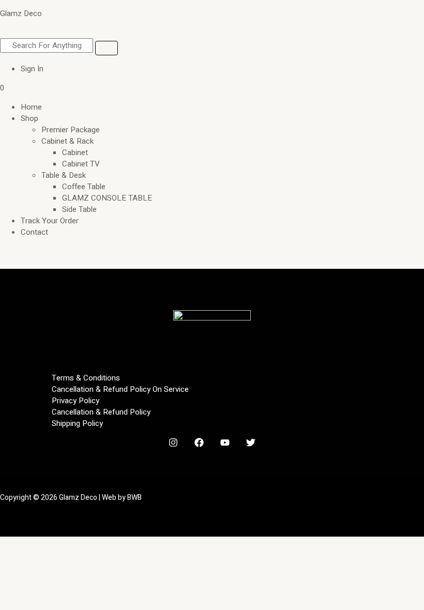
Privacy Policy (75, 400)
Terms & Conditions (86, 378)
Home (31, 107)
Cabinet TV (81, 164)
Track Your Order (50, 220)
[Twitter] (250, 444)
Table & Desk (63, 175)
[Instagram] (173, 444)
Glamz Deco (21, 13)
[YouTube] (225, 444)
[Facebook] (199, 444)
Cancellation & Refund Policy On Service (120, 389)
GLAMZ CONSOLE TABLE (107, 198)
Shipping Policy (77, 423)
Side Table (79, 209)
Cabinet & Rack (67, 141)
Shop (29, 118)
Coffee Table (83, 186)
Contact (34, 232)
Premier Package (70, 129)
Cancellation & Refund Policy (101, 412)
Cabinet (75, 152)
